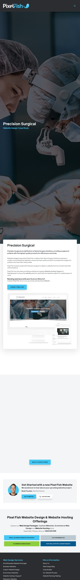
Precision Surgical (13, 258)
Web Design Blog (49, 566)
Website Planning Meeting (52, 576)
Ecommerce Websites (10, 573)
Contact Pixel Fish (13, 281)
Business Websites (9, 566)
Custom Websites (46, 526)
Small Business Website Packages (15, 563)
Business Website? (38, 279)
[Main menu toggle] (74, 6)
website (28, 273)
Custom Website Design (11, 569)
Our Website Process (50, 573)
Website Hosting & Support (12, 576)
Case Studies (47, 569)
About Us (46, 563)
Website (47, 281)
